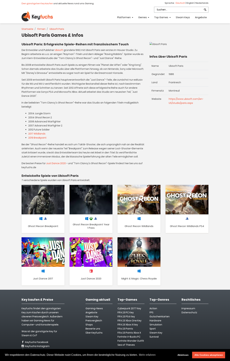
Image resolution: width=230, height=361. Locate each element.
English (190, 3)
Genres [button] (142, 17)
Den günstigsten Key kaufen (37, 3)
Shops (89, 324)
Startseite (27, 29)
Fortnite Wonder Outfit (131, 340)
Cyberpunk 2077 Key (129, 308)
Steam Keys (183, 17)
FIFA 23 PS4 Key (126, 316)
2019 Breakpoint (37, 137)
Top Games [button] (161, 17)
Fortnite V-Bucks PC (129, 336)
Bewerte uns (93, 328)
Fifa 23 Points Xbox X (129, 332)
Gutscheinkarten (160, 316)
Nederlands (201, 3)
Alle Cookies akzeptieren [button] (208, 355)
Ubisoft (59, 50)
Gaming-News (94, 308)
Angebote (201, 17)
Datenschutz (189, 312)
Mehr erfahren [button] (147, 354)
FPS (151, 312)
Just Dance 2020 (56, 163)
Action (153, 308)
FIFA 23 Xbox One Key (129, 320)
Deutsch (181, 3)
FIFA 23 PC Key (126, 312)
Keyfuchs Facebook (36, 342)
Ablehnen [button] (183, 355)
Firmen (41, 29)
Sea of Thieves (126, 345)
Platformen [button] (124, 17)
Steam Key (156, 332)
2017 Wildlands (36, 133)
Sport (153, 328)
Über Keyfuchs (94, 332)
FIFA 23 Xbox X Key (128, 324)
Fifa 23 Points (125, 328)
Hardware (155, 320)
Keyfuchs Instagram (37, 346)
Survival (154, 336)
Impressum (188, 308)
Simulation (156, 324)
